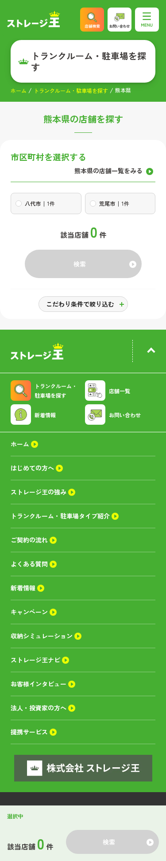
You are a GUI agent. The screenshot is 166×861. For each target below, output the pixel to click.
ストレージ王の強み (38, 491)
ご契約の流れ (29, 539)
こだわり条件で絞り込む (80, 303)
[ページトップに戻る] (151, 352)
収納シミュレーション (42, 635)
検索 (79, 263)
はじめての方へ (32, 467)
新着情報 (45, 415)
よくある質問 (29, 563)
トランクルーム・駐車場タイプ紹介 (60, 515)
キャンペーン (29, 611)
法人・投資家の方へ (38, 707)
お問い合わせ (125, 415)
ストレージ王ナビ (35, 659)
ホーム (19, 90)
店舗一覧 (119, 391)
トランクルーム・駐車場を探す (71, 90)
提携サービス (29, 731)
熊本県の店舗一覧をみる (108, 171)
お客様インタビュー (38, 683)
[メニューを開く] (147, 20)
